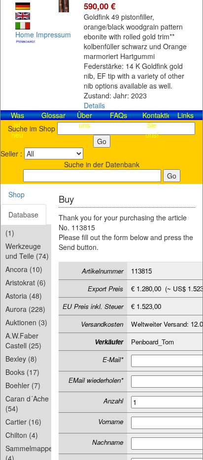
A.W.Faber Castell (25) (23, 340)
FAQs (118, 115)
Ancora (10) (23, 269)
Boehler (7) (22, 385)
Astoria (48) (23, 296)
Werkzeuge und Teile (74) (27, 251)
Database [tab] (23, 214)
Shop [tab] (16, 194)
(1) (9, 233)
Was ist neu (17, 125)
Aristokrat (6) (25, 282)
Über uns (84, 120)
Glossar (53, 115)
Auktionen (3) (26, 322)
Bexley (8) (21, 359)
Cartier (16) (23, 422)
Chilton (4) (21, 435)
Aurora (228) (25, 309)
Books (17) (22, 372)
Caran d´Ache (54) (27, 403)
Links (185, 115)
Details (94, 105)
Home (24, 34)
